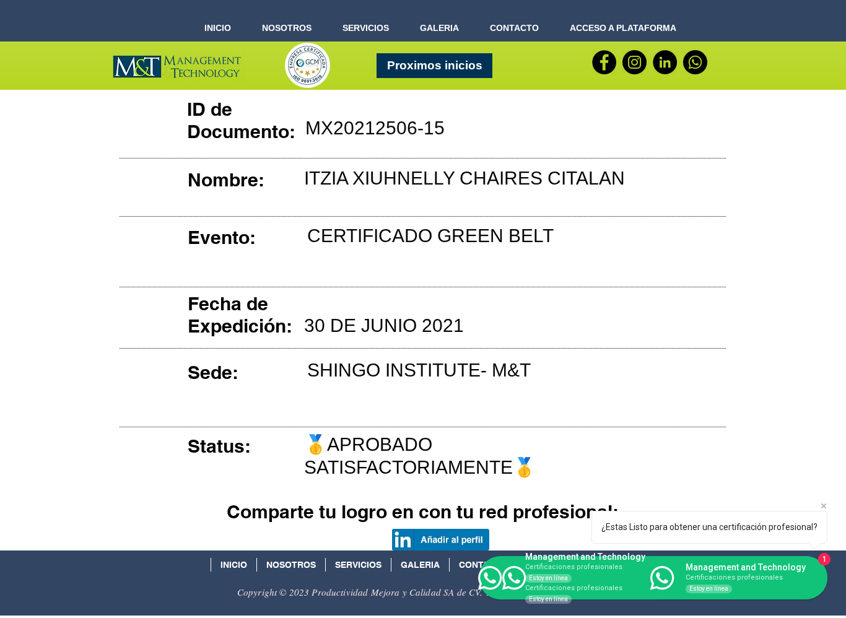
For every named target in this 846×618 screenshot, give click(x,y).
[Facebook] (604, 62)
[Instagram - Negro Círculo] (634, 62)
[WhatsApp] (695, 62)
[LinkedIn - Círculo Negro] (665, 62)
